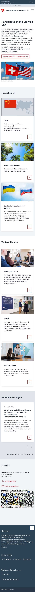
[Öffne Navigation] (32, 10)
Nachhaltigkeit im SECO (10, 579)
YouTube (18, 559)
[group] (17, 422)
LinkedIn (28, 559)
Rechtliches (4, 589)
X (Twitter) (7, 559)
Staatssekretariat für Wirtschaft (15, 10)
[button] (32, 528)
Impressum (11, 589)
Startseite (5, 574)
